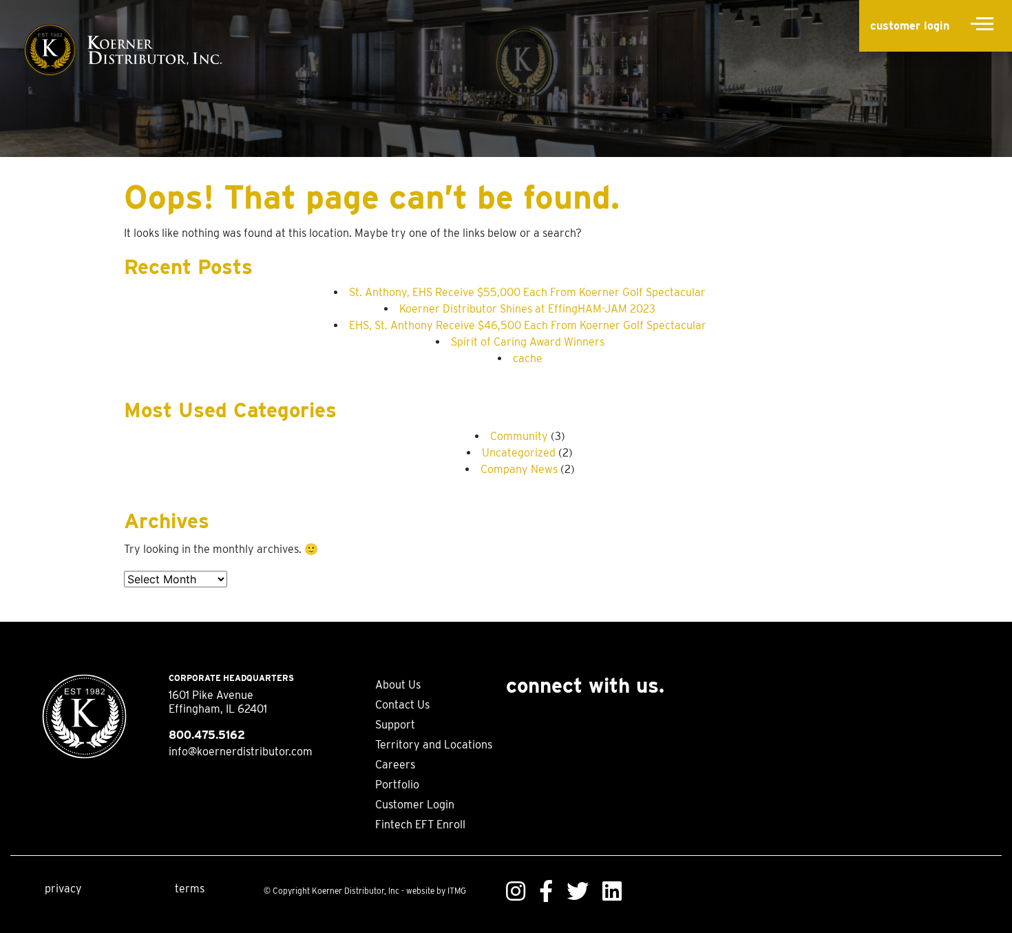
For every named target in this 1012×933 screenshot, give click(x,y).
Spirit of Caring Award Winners (527, 341)
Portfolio (397, 784)
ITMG (456, 890)
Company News (519, 469)
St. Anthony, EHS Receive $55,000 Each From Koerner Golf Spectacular (527, 292)
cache (527, 358)
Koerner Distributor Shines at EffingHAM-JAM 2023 (527, 308)
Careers (395, 764)
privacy (63, 888)
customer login (909, 25)
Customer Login (414, 804)
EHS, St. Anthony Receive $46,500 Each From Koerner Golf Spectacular (527, 325)
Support (395, 724)
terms (189, 888)
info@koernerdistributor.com (241, 751)
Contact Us (402, 704)
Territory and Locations (433, 744)
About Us (398, 684)
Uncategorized (519, 452)
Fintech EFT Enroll (420, 824)
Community (519, 436)
